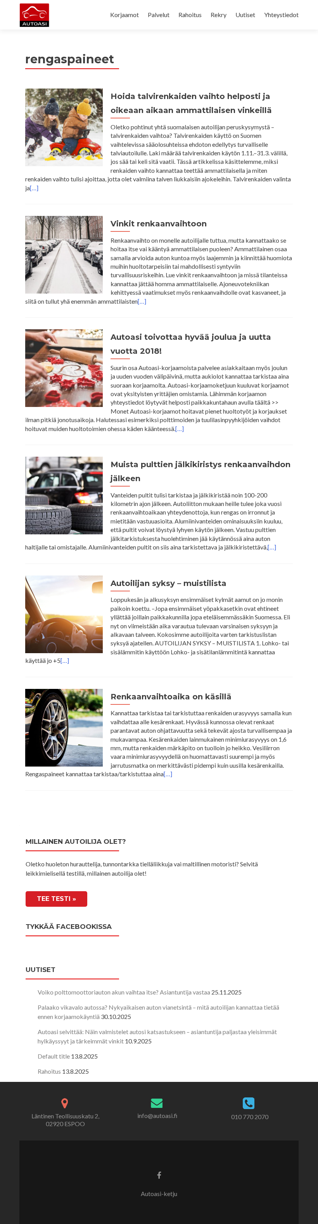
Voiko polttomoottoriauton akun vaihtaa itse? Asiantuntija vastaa (124, 992)
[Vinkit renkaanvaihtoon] (64, 253)
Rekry (218, 14)
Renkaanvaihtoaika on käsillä (171, 696)
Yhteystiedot (281, 14)
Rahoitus (190, 14)
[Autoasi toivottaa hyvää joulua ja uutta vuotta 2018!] (64, 367)
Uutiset (245, 14)
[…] (34, 187)
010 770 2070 (249, 1116)
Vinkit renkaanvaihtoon (159, 223)
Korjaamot (124, 14)
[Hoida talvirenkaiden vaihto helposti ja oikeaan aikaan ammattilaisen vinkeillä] (64, 126)
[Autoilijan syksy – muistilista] (64, 613)
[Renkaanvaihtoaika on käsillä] (64, 726)
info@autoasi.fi (157, 1115)
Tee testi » (56, 898)
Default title (54, 1056)
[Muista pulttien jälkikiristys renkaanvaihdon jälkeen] (64, 494)
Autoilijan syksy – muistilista (168, 583)
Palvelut (158, 14)
